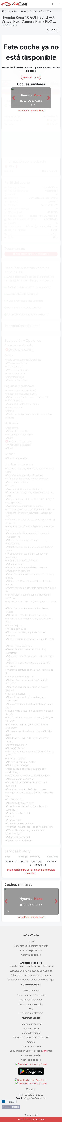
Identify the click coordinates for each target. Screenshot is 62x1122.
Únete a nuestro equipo (31, 1004)
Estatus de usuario (31, 1046)
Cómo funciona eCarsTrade (31, 995)
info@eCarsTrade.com (34, 1098)
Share (53, 29)
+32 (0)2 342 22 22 (33, 1094)
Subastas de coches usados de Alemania (31, 970)
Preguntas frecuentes (31, 999)
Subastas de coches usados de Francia (31, 975)
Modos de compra (31, 1032)
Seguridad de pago (31, 1059)
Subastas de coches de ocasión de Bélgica (31, 966)
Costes (31, 1041)
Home (31, 941)
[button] (13, 98)
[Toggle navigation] (59, 4)
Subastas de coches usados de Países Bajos (31, 979)
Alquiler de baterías (31, 1055)
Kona (23, 11)
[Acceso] (54, 4)
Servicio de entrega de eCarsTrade (31, 1037)
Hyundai (12, 11)
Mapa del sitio (31, 1115)
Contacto (31, 1089)
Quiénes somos (31, 990)
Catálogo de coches (31, 1023)
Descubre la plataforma (31, 1013)
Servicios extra (31, 1028)
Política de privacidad (31, 950)
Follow (11, 1101)
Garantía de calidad (31, 954)
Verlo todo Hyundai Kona (31, 110)
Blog (31, 1008)
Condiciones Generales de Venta (31, 945)
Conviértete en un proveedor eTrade (31, 1050)
